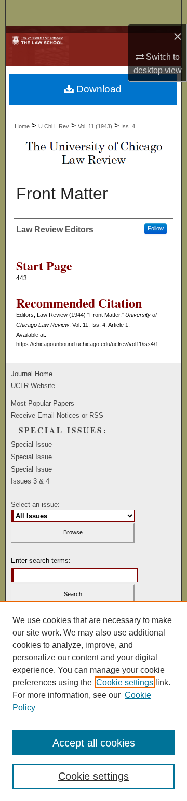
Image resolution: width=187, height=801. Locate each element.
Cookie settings (124, 682)
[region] (93, 701)
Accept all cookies (93, 743)
